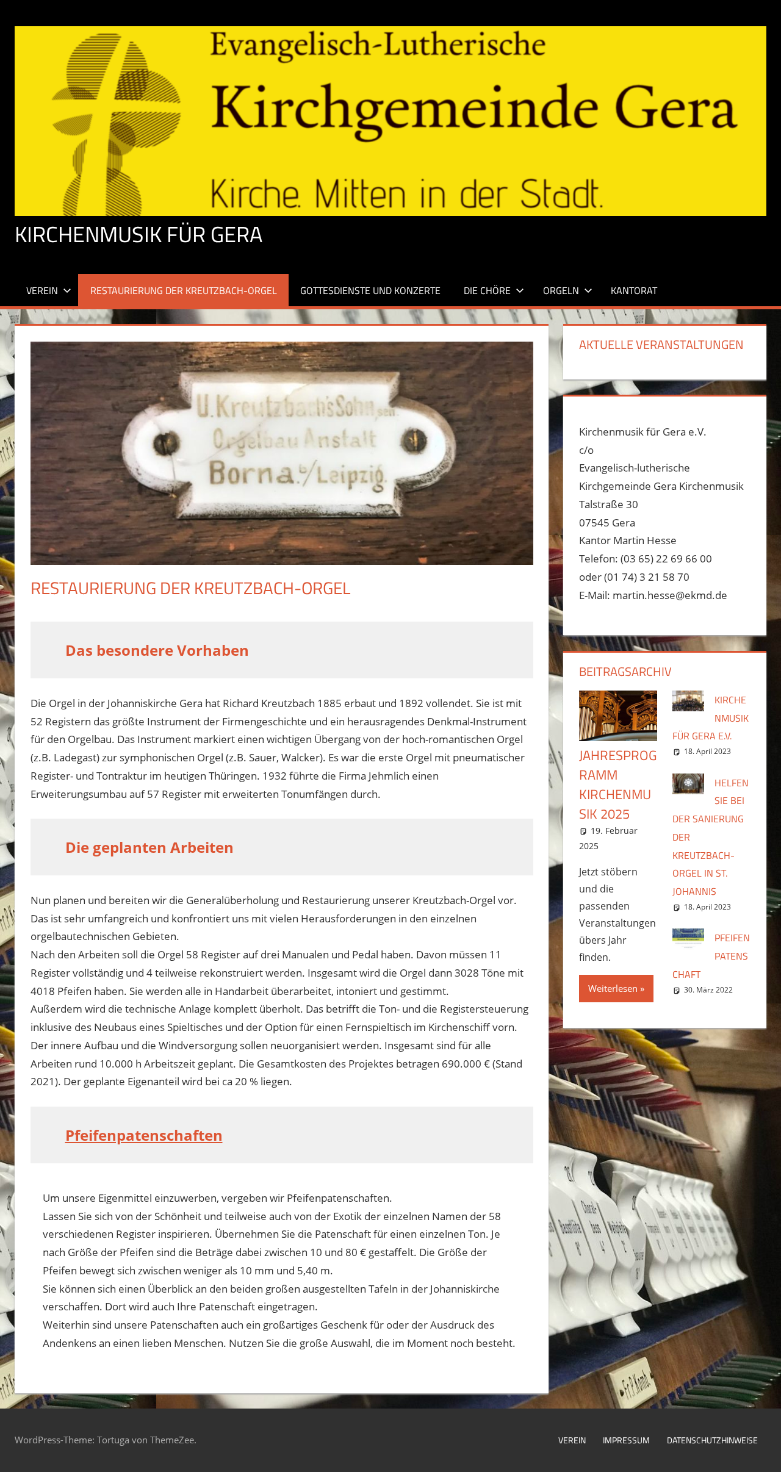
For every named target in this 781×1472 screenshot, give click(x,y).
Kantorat (634, 290)
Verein (42, 290)
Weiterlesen (613, 988)
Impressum (626, 1440)
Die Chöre (487, 290)
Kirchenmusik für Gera (138, 234)
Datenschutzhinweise (712, 1440)
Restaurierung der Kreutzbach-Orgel (183, 290)
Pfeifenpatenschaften (144, 1135)
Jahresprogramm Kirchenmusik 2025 (618, 784)
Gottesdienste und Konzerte (370, 290)
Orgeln (561, 290)
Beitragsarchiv (625, 671)
